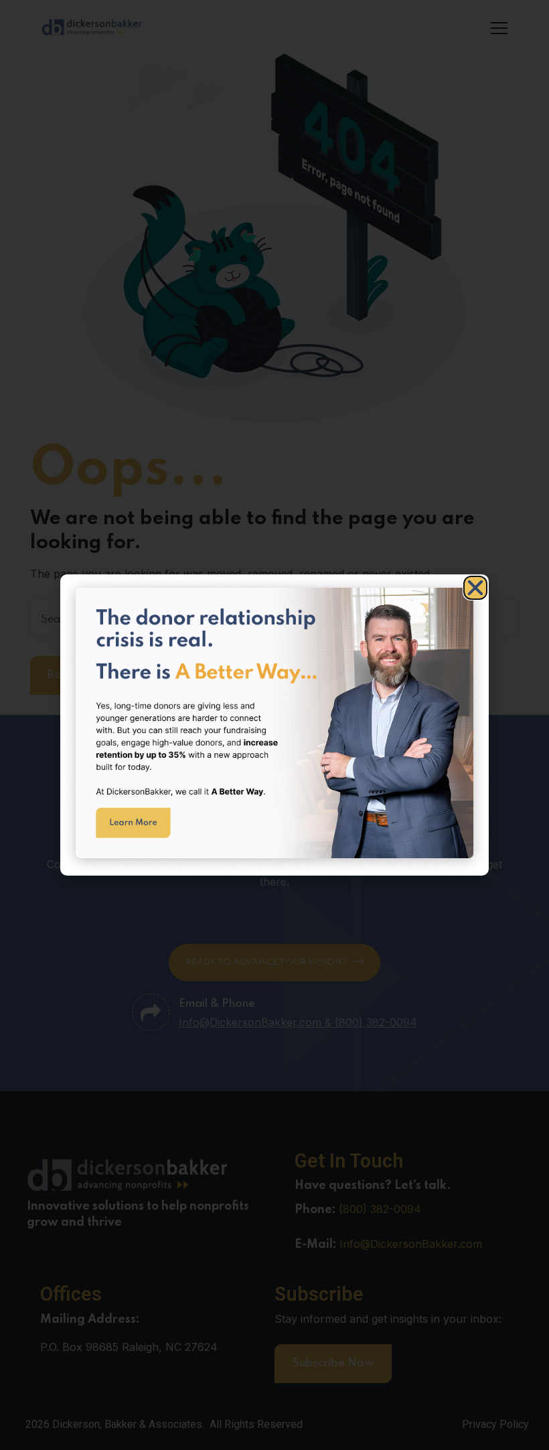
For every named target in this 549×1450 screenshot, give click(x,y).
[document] (274, 725)
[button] (475, 587)
